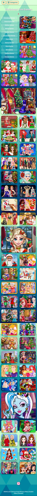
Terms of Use (15, 491)
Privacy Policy (24, 491)
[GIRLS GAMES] (18, 14)
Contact (20, 493)
